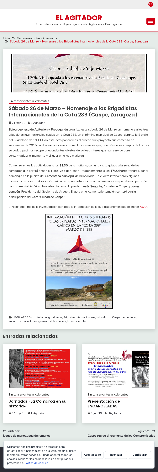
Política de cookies (36, 463)
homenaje (59, 321)
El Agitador (79, 18)
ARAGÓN (27, 317)
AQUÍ (143, 207)
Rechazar (116, 454)
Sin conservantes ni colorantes (29, 101)
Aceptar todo (92, 454)
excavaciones (28, 321)
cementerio (129, 317)
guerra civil (45, 321)
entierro (13, 321)
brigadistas (104, 317)
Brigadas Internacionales (79, 317)
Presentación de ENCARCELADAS (104, 404)
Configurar (140, 454)
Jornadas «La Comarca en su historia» (37, 404)
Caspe (116, 317)
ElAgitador (38, 123)
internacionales (77, 321)
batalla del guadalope (48, 317)
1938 (16, 317)
